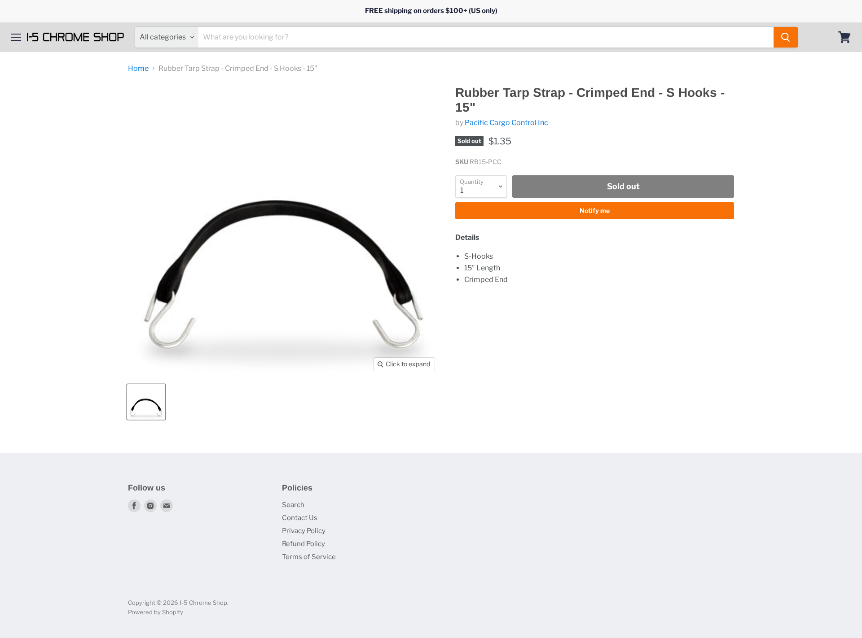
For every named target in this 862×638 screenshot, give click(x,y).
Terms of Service (309, 557)
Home (138, 69)
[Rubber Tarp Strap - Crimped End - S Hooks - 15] (146, 402)
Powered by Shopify (155, 612)
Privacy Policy (303, 531)
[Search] (786, 37)
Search (293, 505)
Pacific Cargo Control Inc (506, 122)
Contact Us (299, 518)
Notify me (595, 210)
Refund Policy (303, 544)
